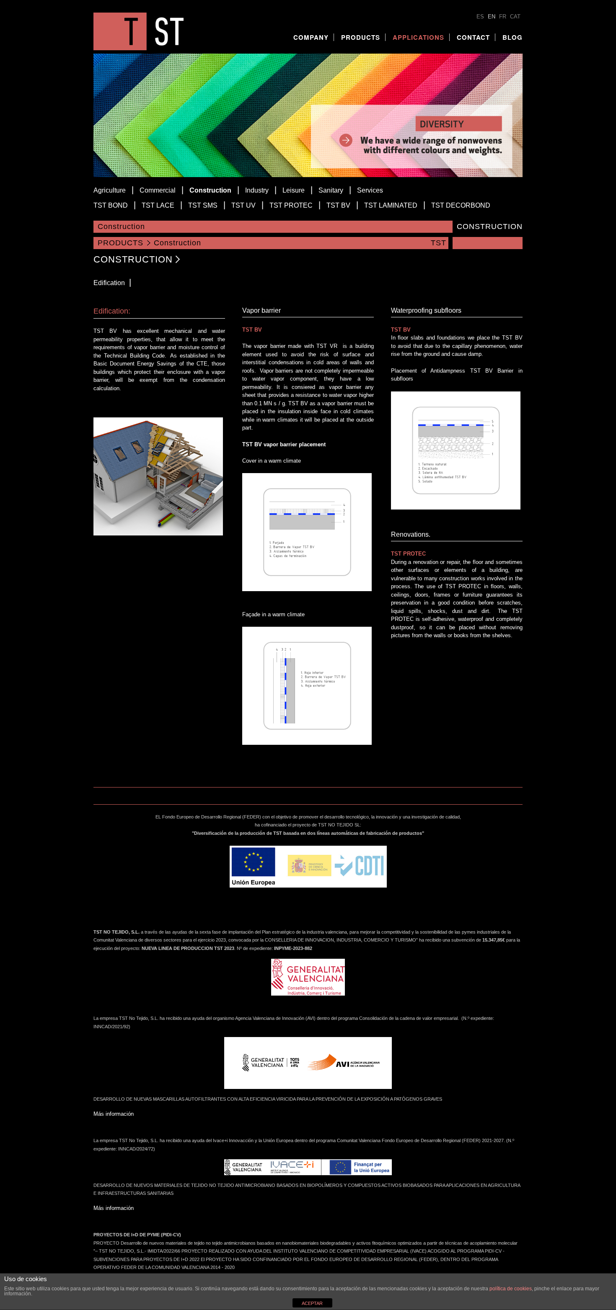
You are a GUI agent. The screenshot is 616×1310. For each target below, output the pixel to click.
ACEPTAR (312, 1303)
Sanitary (330, 190)
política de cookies (510, 1289)
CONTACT (473, 37)
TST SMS (202, 205)
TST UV (243, 205)
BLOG (512, 37)
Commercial (158, 190)
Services (370, 190)
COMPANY (311, 37)
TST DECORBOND (460, 205)
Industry (257, 190)
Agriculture (109, 190)
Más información (113, 1114)
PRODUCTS (360, 37)
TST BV (338, 205)
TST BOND (110, 205)
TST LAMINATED (390, 205)
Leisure (293, 190)
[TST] (138, 48)
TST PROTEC (291, 205)
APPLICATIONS (418, 37)
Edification (109, 282)
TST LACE (158, 205)
